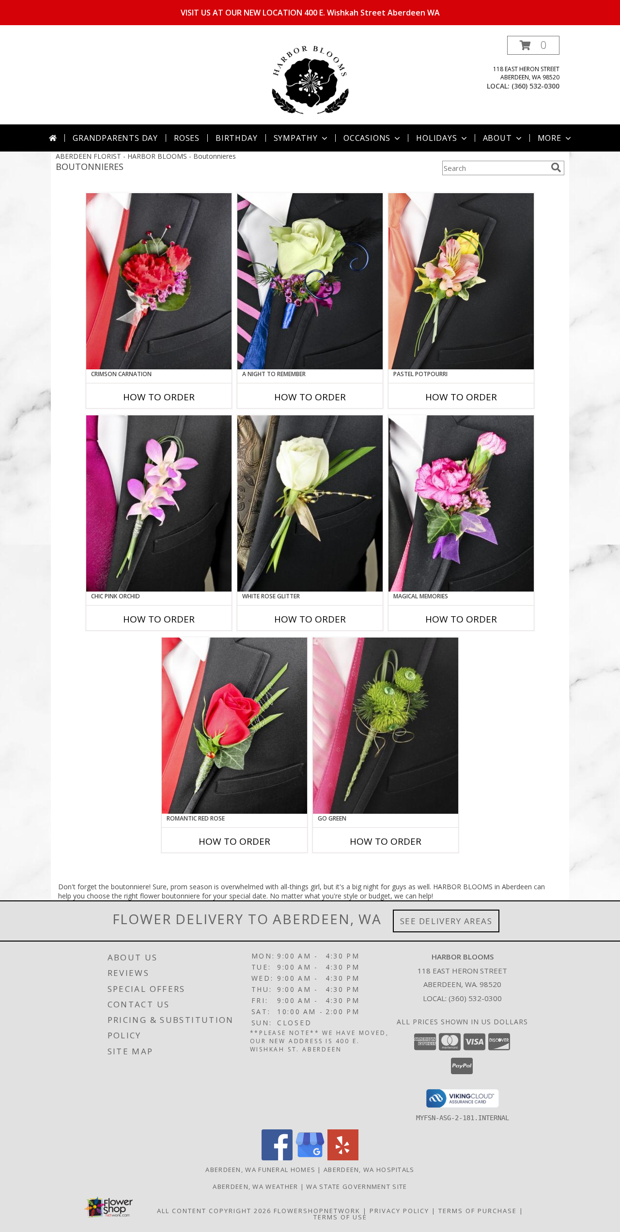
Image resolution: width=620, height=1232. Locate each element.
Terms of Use (340, 1217)
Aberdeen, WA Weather (255, 1186)
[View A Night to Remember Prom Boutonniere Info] (310, 281)
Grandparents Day (115, 138)
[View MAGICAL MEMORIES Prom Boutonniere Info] (461, 503)
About (497, 138)
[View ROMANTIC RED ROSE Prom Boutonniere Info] (234, 726)
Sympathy (296, 138)
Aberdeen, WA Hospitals (369, 1169)
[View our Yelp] (342, 1157)
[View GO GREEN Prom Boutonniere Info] (385, 726)
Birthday (236, 138)
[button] (533, 45)
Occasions (366, 138)
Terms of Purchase (477, 1210)
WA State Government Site (356, 1186)
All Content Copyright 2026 (214, 1210)
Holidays (436, 138)
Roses (187, 138)
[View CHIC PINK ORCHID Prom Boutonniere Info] (159, 503)
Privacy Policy (399, 1210)
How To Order (159, 397)
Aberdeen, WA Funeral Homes (260, 1169)
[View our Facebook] (277, 1157)
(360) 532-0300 (535, 86)
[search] (556, 167)
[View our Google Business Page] (310, 1157)
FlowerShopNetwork (317, 1210)
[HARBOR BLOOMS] (310, 80)
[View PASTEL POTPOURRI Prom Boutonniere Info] (461, 281)
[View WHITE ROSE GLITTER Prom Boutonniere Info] (310, 503)
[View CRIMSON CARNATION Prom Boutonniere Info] (159, 281)
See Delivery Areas (446, 921)
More (549, 138)
